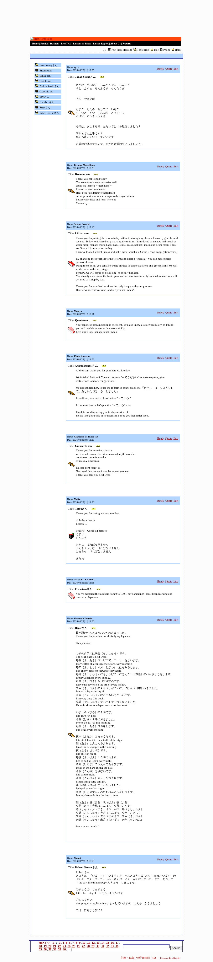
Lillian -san (45, 75)
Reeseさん (45, 107)
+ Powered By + (169, 958)
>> (44, 942)
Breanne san (46, 70)
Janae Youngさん (48, 65)
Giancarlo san (46, 91)
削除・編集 (127, 957)
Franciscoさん (47, 102)
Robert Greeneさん (49, 113)
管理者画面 (143, 957)
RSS (154, 957)
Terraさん (45, 96)
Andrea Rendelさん (49, 86)
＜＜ (104, 50)
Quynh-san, (45, 81)
